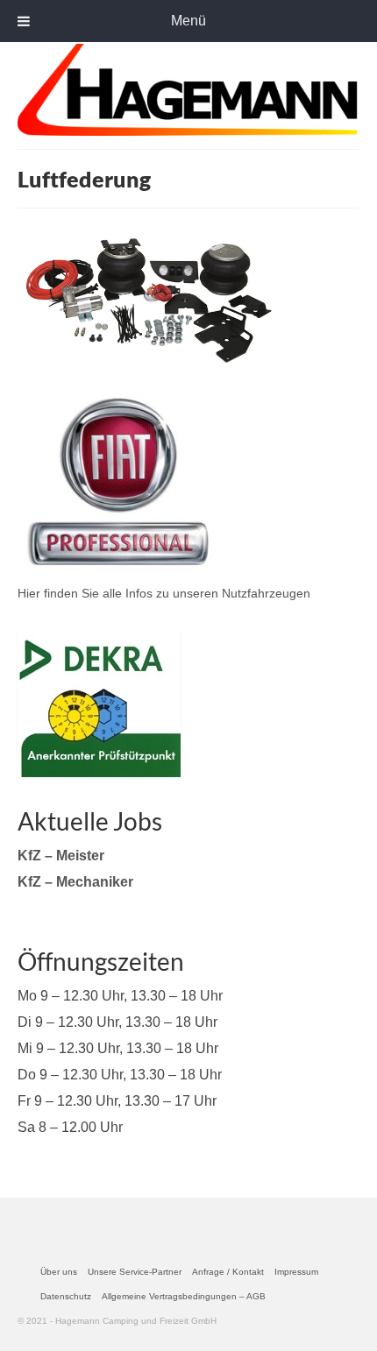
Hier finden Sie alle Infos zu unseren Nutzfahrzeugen (164, 593)
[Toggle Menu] (23, 21)
